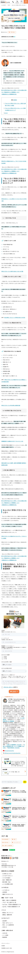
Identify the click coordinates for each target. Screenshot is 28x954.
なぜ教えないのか (7, 873)
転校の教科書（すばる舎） (13, 747)
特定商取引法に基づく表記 (6, 948)
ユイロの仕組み (6, 878)
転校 (15, 839)
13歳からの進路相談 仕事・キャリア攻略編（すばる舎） (14, 746)
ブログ (9, 5)
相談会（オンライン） (8, 912)
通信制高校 (6, 839)
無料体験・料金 (6, 882)
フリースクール (17, 842)
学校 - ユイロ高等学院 (8, 925)
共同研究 (4, 892)
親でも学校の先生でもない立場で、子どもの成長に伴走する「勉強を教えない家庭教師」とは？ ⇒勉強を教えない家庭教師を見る (13, 92)
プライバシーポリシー (8, 687)
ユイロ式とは (5, 890)
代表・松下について (7, 923)
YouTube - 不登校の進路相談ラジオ (11, 904)
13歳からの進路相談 (8, 845)
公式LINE (4, 933)
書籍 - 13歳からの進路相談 (9, 900)
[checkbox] (14, 658)
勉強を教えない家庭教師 (8, 721)
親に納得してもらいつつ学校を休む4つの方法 (14, 317)
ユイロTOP (3, 5)
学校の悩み (12, 32)
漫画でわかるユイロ (7, 894)
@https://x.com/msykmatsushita (12, 753)
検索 (25, 781)
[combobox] (11, 782)
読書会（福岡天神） (7, 915)
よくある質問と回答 (7, 884)
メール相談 (5, 935)
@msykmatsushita (9, 750)
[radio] (14, 657)
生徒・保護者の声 (7, 880)
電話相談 (4, 937)
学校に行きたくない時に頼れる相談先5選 (10, 405)
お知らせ (4, 927)
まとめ (6, 113)
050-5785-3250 (13, 2)
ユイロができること (7, 876)
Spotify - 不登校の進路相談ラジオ (11, 906)
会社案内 (4, 921)
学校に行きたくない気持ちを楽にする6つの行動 (12, 271)
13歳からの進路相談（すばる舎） (14, 744)
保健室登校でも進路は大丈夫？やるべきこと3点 (12, 441)
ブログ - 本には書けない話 (9, 902)
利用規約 (3, 945)
